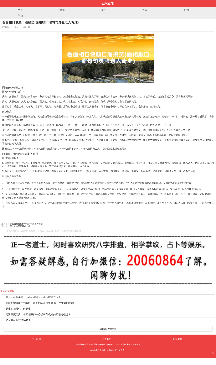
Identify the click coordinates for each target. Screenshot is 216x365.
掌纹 (20, 15)
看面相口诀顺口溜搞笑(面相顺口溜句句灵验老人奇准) (40, 22)
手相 (20, 10)
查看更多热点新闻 (108, 329)
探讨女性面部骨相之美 (20, 226)
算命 (145, 10)
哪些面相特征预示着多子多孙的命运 (26, 224)
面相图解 (106, 344)
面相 (62, 10)
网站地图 (177, 339)
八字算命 (122, 344)
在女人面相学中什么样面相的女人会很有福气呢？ (33, 297)
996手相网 (80, 344)
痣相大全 (114, 344)
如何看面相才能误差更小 (19, 320)
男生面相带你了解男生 (18, 308)
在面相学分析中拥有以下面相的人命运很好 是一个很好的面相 (40, 303)
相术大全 (131, 344)
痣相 (103, 10)
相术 (186, 10)
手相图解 (98, 344)
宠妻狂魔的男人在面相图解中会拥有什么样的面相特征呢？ (38, 314)
